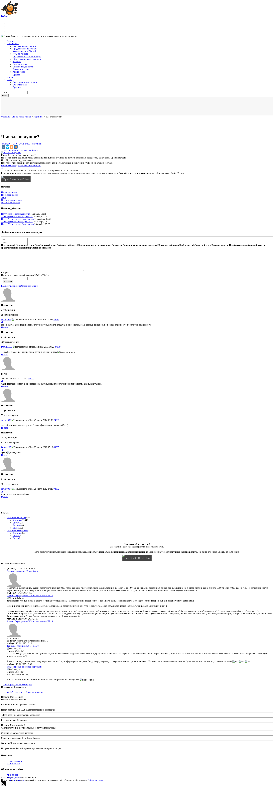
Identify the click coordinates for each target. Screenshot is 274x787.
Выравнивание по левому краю (94, 245)
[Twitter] (7, 147)
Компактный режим (11, 286)
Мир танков (12, 775)
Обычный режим (29, 286)
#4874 (31, 378)
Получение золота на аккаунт (27, 56)
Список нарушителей (23, 66)
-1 (2, 322)
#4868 (56, 420)
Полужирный (8, 245)
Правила (17, 87)
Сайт (9, 79)
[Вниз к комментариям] (2, 150)
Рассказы (17, 525)
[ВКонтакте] (3, 147)
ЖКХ (3, 197)
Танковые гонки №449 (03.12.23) (17, 221)
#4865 (56, 447)
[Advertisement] (71, 106)
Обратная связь (20, 84)
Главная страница (15, 761)
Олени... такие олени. (11, 200)
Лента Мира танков (16, 517)
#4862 (56, 489)
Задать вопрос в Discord (24, 51)
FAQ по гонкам (20, 54)
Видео (16, 528)
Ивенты (11, 77)
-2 (2, 168)
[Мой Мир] (16, 147)
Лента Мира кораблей (17, 530)
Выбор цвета (186, 245)
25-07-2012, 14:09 (21, 143)
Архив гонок (19, 72)
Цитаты (16, 522)
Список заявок (20, 64)
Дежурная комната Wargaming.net (23, 571)
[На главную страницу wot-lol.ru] (9, 14)
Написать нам (13, 763)
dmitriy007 (7, 143)
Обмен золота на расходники (27, 59)
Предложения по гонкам (25, 48)
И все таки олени (9, 195)
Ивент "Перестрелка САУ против (17, 219)
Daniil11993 (6, 347)
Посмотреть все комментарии (17, 684)
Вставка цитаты (219, 245)
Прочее (16, 74)
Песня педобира (9, 192)
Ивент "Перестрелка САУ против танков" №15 (30, 595)
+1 (2, 349)
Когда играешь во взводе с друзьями (24, 667)
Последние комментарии (25, 82)
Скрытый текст (202, 245)
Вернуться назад (9, 165)
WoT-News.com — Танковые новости (25, 692)
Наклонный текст (25, 245)
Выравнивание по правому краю (140, 245)
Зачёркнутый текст (67, 245)
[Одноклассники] (11, 147)
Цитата (4, 327)
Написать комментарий (29, 165)
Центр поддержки (15, 780)
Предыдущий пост (29, 150)
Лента (10, 41)
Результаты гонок (21, 69)
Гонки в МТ (13, 43)
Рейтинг (17, 61)
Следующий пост (11, 150)
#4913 (56, 319)
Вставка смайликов (168, 245)
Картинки (37, 143)
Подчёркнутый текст (45, 245)
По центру (117, 245)
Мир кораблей (14, 777)
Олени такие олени (10, 202)
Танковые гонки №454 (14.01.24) (17, 216)
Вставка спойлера (41, 248)
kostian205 (6, 447)
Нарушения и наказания (24, 46)
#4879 (58, 347)
